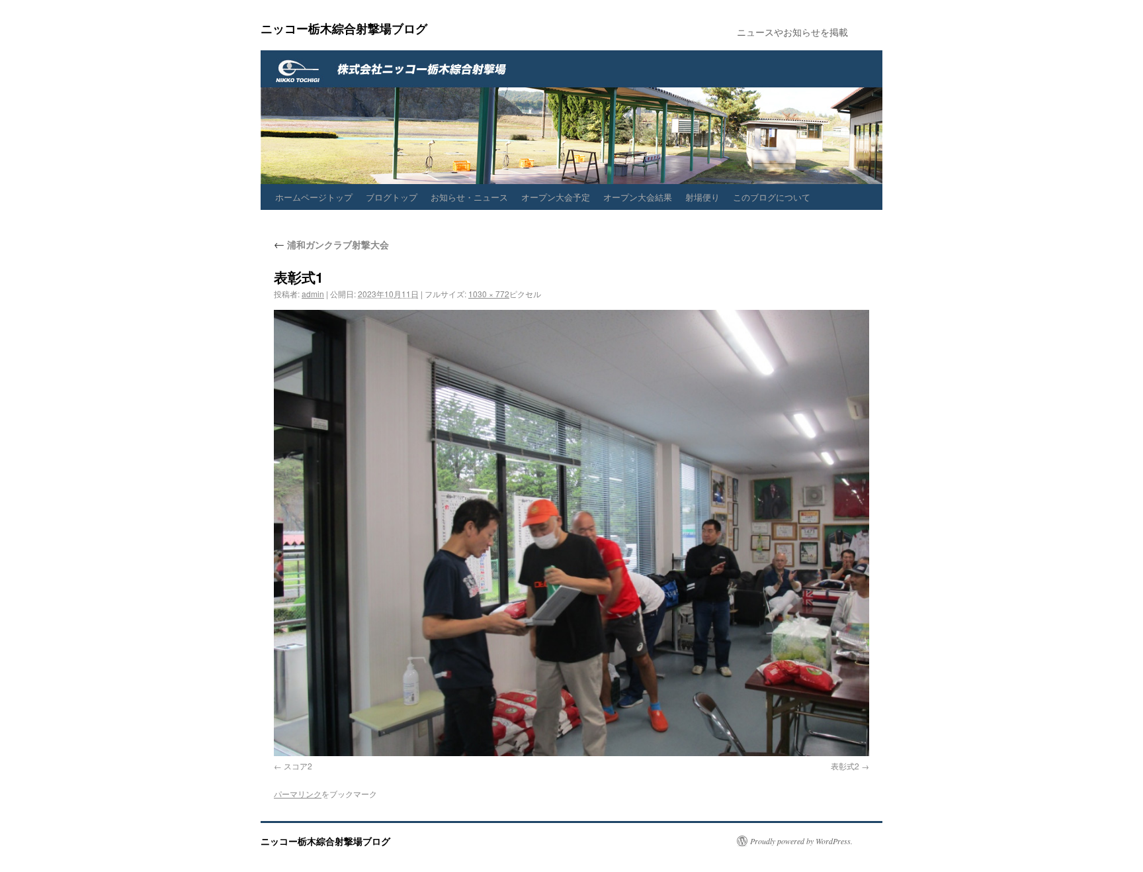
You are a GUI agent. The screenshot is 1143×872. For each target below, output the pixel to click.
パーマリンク (297, 793)
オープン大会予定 (555, 197)
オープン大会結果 (637, 197)
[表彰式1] (571, 533)
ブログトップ (391, 197)
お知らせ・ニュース (469, 197)
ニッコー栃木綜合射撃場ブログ (344, 28)
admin (313, 293)
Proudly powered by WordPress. (801, 841)
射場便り (702, 197)
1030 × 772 (488, 293)
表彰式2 (845, 765)
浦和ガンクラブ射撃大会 (331, 244)
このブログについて (771, 197)
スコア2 (298, 765)
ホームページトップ (314, 197)
